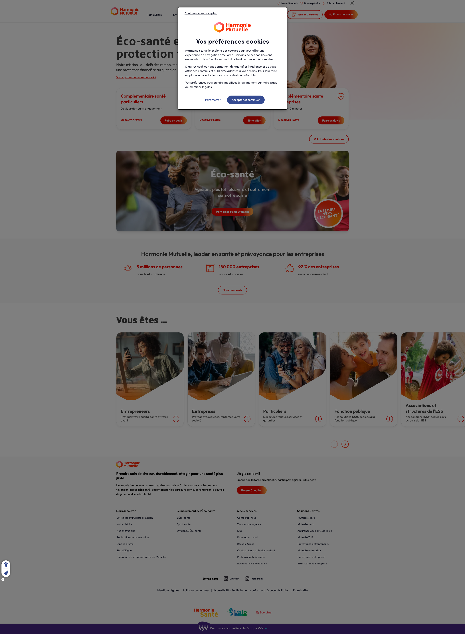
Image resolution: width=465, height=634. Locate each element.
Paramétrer (213, 100)
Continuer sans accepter (201, 13)
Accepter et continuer (246, 100)
